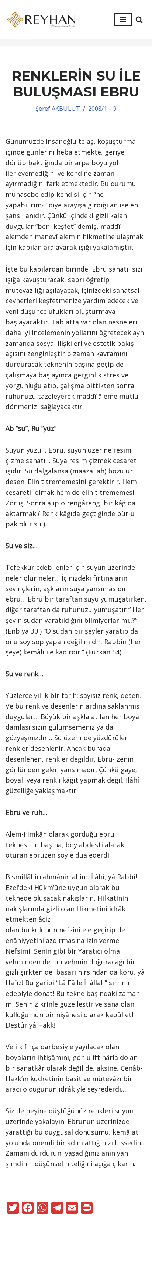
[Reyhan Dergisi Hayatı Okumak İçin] (42, 19)
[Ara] (139, 19)
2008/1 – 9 (102, 108)
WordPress (87, 1262)
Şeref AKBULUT (57, 108)
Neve (55, 1262)
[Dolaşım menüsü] (123, 19)
